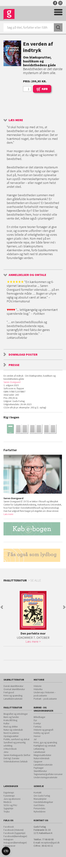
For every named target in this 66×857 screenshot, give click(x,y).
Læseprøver (9, 845)
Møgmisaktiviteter (42, 755)
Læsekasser (39, 752)
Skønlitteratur (40, 771)
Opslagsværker (11, 736)
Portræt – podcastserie (45, 698)
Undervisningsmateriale (45, 777)
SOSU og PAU (10, 805)
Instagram (60, 3)
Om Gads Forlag (42, 795)
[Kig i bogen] (33, 428)
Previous (2, 607)
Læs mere (16, 120)
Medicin (7, 802)
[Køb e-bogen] (33, 528)
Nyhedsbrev (40, 811)
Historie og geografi (43, 729)
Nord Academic (11, 732)
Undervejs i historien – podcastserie (45, 694)
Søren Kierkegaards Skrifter (17, 755)
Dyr (35, 720)
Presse (14, 365)
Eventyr (37, 723)
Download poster (23, 354)
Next (64, 607)
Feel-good (9, 692)
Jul (35, 739)
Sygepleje (8, 808)
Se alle (35, 580)
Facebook (55, 3)
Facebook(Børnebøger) (15, 836)
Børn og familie (11, 717)
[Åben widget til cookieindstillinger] (6, 851)
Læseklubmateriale (13, 698)
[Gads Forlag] (9, 14)
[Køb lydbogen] (33, 555)
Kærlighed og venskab (45, 745)
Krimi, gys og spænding (45, 742)
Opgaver (38, 761)
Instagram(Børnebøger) (15, 842)
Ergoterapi (9, 792)
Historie (37, 686)
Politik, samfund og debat (16, 739)
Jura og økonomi (12, 798)
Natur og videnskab (13, 729)
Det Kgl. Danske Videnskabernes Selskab (16, 760)
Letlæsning (39, 748)
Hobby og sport (41, 732)
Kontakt (37, 792)
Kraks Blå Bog (10, 720)
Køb (45, 89)
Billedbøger (39, 717)
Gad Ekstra (39, 805)
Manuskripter (40, 798)
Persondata (39, 808)
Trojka (7, 811)
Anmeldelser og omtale (27, 275)
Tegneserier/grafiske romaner (48, 774)
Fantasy (37, 726)
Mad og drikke (11, 726)
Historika (38, 689)
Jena (6, 752)
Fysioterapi (9, 795)
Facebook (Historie (13, 829)
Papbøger (38, 767)
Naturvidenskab (41, 758)
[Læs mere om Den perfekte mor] (33, 610)
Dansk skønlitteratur (13, 686)
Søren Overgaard (12, 382)
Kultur (6, 723)
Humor (37, 736)
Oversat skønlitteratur (14, 689)
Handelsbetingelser (43, 802)
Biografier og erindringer (16, 713)
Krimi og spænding (13, 695)
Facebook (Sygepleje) (14, 833)
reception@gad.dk (50, 842)
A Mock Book (10, 748)
